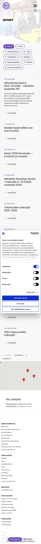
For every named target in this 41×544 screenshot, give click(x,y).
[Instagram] (27, 539)
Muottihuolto (5, 438)
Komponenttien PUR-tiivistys (11, 447)
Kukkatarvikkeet (6, 501)
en (36, 2)
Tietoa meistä (6, 455)
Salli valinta (20, 303)
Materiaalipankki (13, 62)
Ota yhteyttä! (15, 539)
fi (34, 2)
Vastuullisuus (12, 57)
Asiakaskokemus (13, 52)
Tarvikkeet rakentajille (8, 510)
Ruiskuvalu (4, 427)
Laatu (28, 52)
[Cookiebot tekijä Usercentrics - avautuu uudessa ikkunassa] (30, 233)
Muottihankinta (6, 432)
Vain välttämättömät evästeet (20, 309)
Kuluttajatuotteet (7, 504)
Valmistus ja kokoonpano (10, 441)
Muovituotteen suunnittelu (10, 429)
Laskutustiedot (6, 522)
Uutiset (9, 46)
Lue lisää (12, 113)
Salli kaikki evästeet (20, 298)
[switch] (36, 272)
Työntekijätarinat (7, 490)
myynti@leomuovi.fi (24, 406)
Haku (21, 46)
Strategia (27, 57)
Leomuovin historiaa (14, 67)
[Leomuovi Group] (15, 9)
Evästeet (29, 62)
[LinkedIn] (30, 539)
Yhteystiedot (6, 519)
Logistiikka (4, 444)
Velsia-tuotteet (6, 513)
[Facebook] (25, 539)
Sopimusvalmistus (8, 424)
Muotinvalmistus (6, 435)
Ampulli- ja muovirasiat (9, 499)
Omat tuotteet (6, 496)
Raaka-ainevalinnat (8, 450)
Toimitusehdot (6, 525)
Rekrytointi (5, 487)
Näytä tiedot (31, 292)
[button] (34, 376)
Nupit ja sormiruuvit (7, 507)
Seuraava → (7, 358)
